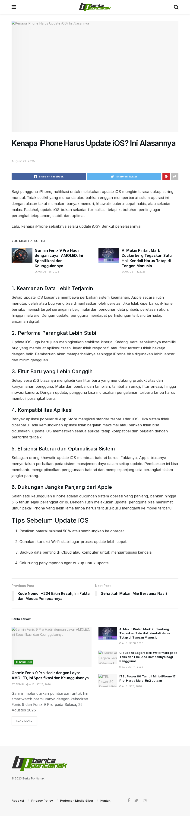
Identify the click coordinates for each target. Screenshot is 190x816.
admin (20, 684)
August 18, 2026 (135, 271)
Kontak (105, 800)
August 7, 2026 (131, 686)
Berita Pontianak (33, 778)
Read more (24, 720)
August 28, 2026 (48, 271)
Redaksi (18, 800)
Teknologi (24, 662)
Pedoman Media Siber (76, 800)
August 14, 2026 (132, 666)
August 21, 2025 (23, 161)
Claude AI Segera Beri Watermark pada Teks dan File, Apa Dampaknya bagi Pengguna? (148, 657)
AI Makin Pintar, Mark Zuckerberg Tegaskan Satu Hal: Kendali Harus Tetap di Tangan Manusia (145, 633)
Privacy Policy (42, 800)
